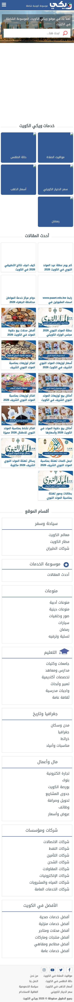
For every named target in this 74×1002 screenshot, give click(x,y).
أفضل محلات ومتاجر (54, 930)
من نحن (34, 976)
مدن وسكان (60, 725)
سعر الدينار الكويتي (61, 992)
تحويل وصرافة (58, 800)
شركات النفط (59, 848)
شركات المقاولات (56, 868)
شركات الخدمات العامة (52, 889)
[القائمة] (4, 4)
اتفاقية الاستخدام (28, 992)
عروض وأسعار (58, 813)
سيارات (63, 622)
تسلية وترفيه (58, 636)
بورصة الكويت (58, 786)
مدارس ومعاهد (57, 670)
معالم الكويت (59, 534)
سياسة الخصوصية (28, 986)
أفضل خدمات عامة (55, 950)
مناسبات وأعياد (57, 745)
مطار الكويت (59, 541)
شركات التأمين (58, 855)
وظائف (64, 807)
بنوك (65, 780)
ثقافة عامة (60, 697)
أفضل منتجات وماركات (52, 937)
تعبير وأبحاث (60, 683)
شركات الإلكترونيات (54, 875)
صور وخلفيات (59, 615)
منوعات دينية (59, 609)
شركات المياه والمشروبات (49, 882)
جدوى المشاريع (57, 793)
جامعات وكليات (57, 663)
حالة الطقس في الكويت (59, 981)
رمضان (64, 629)
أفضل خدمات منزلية (54, 923)
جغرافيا (63, 731)
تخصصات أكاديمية (55, 677)
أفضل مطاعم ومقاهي (51, 944)
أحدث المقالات (58, 574)
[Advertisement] (37, 83)
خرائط (65, 738)
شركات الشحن (58, 862)
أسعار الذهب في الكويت (58, 986)
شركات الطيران (57, 548)
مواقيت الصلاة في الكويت (57, 976)
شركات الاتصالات (56, 841)
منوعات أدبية (59, 602)
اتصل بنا (33, 981)
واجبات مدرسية (57, 690)
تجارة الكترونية (58, 773)
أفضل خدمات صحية (54, 916)
